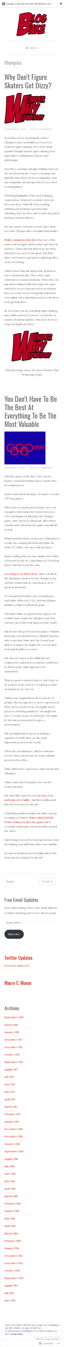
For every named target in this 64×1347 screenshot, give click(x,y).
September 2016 (13, 1151)
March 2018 (11, 1024)
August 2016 (11, 1159)
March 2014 (11, 1233)
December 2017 (13, 1039)
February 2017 (12, 1114)
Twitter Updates (18, 957)
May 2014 (9, 1218)
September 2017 (13, 1062)
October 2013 (12, 1270)
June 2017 (9, 1084)
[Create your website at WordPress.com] (32, 3)
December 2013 (13, 1255)
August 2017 (11, 1069)
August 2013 (11, 1285)
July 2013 (9, 1293)
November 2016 (13, 1136)
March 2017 (11, 1106)
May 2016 (9, 1181)
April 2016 (10, 1188)
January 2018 (11, 1032)
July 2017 (9, 1076)
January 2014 (11, 1248)
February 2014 (12, 1240)
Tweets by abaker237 (16, 965)
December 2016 (13, 1129)
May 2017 (9, 1091)
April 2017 (9, 1099)
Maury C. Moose (17, 982)
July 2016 (9, 1166)
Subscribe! (14, 934)
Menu (33, 48)
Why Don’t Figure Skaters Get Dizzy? (28, 81)
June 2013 (10, 1300)
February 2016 (12, 1203)
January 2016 (11, 1211)
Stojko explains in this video (20, 239)
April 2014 (10, 1226)
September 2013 (13, 1278)
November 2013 (13, 1263)
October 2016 (12, 1144)
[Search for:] (21, 881)
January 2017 (11, 1121)
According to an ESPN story (20, 574)
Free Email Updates (21, 899)
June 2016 (10, 1173)
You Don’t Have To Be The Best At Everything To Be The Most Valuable (30, 411)
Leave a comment (40, 129)
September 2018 (13, 1017)
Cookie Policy (16, 1334)
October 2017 (12, 1054)
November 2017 (13, 1047)
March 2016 (11, 1196)
